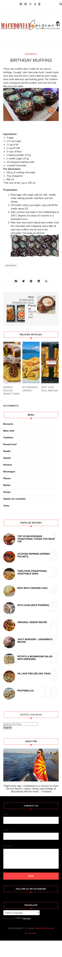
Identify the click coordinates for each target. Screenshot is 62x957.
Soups (7, 492)
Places (7, 478)
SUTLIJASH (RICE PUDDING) (33, 605)
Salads (7, 458)
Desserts (31, 54)
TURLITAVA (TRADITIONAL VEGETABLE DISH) (32, 572)
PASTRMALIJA (25, 690)
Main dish (8, 430)
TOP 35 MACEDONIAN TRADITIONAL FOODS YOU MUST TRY (36, 539)
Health (7, 451)
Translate (26, 918)
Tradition (8, 437)
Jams (6, 505)
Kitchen (7, 464)
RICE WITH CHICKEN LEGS (32, 588)
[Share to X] (23, 281)
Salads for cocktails (14, 498)
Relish (6, 485)
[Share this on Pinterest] (31, 281)
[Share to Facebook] (16, 281)
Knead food (10, 444)
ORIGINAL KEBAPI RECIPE (32, 622)
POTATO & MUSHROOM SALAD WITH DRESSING (34, 657)
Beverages (9, 471)
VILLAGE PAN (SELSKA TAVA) (34, 673)
